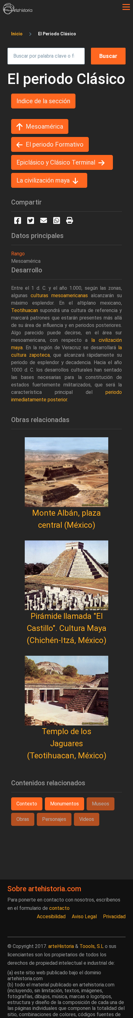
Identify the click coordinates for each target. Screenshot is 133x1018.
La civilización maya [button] (43, 180)
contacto (59, 908)
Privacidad (114, 916)
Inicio (17, 33)
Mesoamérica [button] (44, 126)
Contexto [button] (26, 804)
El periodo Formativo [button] (55, 144)
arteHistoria (61, 946)
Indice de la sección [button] (43, 101)
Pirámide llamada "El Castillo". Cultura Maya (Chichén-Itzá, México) (66, 628)
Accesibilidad (51, 916)
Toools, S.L (91, 946)
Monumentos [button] (64, 804)
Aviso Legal (84, 916)
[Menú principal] (126, 7)
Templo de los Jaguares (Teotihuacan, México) (66, 743)
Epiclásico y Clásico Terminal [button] (55, 162)
